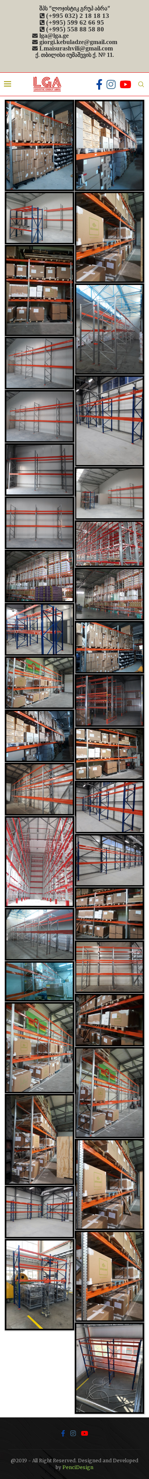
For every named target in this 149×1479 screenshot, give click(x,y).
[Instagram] (111, 84)
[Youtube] (125, 84)
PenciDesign (77, 1467)
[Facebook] (99, 84)
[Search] (141, 84)
